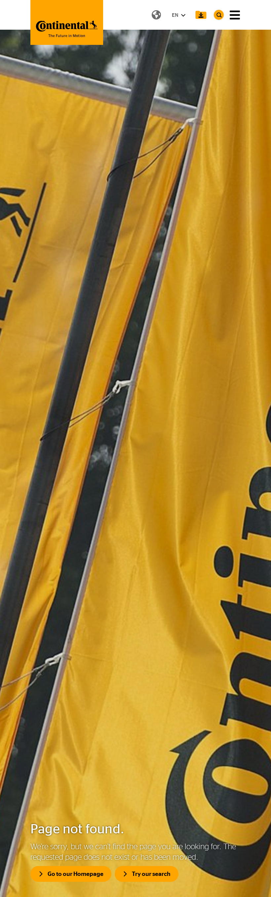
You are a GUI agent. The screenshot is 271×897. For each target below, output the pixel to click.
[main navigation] (235, 15)
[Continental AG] (66, 22)
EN (175, 15)
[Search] (218, 14)
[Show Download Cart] (201, 15)
